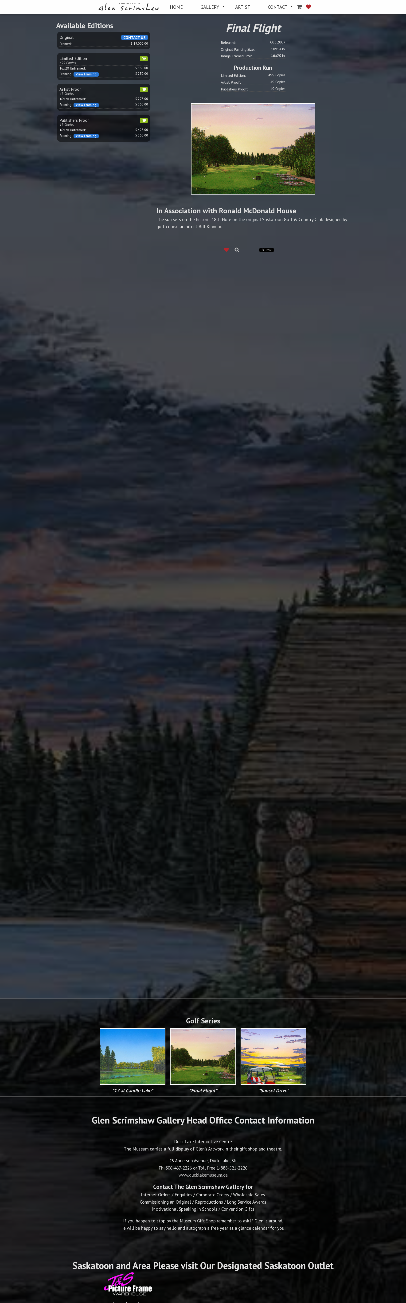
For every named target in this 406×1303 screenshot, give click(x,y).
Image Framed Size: (236, 56)
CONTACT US (134, 37)
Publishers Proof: (234, 89)
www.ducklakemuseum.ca (203, 1175)
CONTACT (277, 7)
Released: (228, 42)
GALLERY (209, 7)
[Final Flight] (253, 148)
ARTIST (242, 7)
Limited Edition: (233, 75)
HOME (176, 7)
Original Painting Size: (238, 49)
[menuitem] (129, 7)
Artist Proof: (231, 82)
